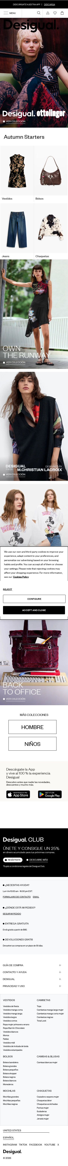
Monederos (8, 1084)
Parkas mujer (43, 1107)
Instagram (10, 1144)
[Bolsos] (50, 171)
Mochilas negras (10, 1104)
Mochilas (9, 1090)
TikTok (23, 1144)
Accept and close (34, 610)
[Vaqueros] (17, 228)
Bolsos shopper (10, 1073)
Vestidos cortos (10, 1020)
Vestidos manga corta (13, 1009)
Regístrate (14, 859)
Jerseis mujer (43, 1118)
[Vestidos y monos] (17, 171)
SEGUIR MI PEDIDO (12, 913)
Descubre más (38, 859)
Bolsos (8, 1056)
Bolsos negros (9, 1077)
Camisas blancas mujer (47, 1062)
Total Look (41, 1020)
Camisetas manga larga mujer (50, 1009)
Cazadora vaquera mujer (48, 1096)
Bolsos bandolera (10, 1062)
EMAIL (36, 896)
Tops (39, 1006)
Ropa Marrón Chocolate (14, 1028)
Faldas (6, 1038)
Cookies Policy (21, 576)
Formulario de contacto (17, 896)
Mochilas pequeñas (11, 1100)
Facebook (35, 1144)
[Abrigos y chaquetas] (50, 228)
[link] (38, 12)
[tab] (34, 965)
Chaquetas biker (44, 1100)
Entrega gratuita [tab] (17, 923)
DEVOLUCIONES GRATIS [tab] (19, 939)
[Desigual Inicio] (32, 26)
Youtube (49, 1144)
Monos (6, 1035)
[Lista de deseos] (55, 13)
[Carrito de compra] (63, 13)
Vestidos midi (9, 1042)
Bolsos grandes (10, 1065)
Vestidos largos (10, 1017)
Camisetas (43, 1000)
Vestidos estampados (12, 1049)
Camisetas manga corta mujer (50, 1013)
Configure (34, 598)
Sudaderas (42, 1111)
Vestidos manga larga (12, 1013)
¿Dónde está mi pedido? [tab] (20, 907)
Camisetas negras (45, 1017)
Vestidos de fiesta (11, 1006)
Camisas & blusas (48, 1056)
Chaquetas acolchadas (47, 1104)
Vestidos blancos (10, 1031)
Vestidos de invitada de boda (15, 1046)
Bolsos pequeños (10, 1069)
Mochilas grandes (11, 1096)
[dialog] (34, 583)
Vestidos (9, 1000)
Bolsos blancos (9, 1080)
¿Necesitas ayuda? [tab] (17, 885)
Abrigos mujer (43, 1114)
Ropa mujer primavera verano (16, 1024)
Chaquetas (44, 1090)
